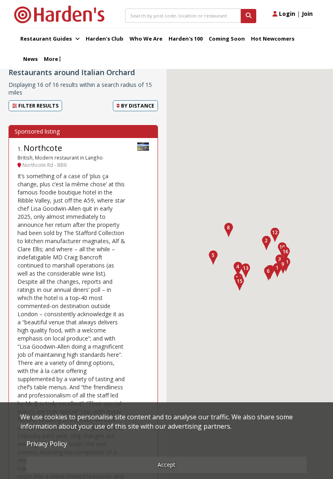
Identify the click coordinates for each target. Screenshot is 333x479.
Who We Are (146, 38)
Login (286, 13)
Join (307, 13)
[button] (266, 243)
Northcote (43, 147)
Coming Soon (227, 38)
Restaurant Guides (46, 38)
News (30, 59)
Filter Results (37, 105)
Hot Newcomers (272, 38)
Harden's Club (104, 38)
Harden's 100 (186, 38)
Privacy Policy (46, 443)
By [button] (137, 105)
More (51, 59)
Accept (166, 464)
